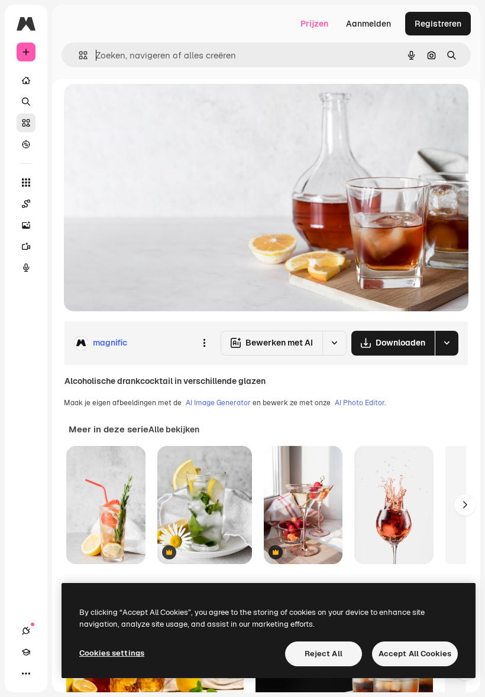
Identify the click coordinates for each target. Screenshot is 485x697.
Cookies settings (111, 653)
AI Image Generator (218, 403)
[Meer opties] (204, 343)
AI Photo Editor (359, 403)
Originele (141, 106)
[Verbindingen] (26, 630)
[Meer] (26, 673)
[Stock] (26, 122)
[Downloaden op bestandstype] (446, 343)
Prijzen (314, 23)
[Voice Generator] (26, 267)
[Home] (26, 80)
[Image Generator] (26, 225)
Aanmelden (368, 23)
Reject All (323, 654)
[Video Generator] (26, 246)
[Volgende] (465, 505)
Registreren (438, 23)
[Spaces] (26, 203)
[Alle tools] (26, 182)
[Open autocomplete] (78, 55)
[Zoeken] (26, 101)
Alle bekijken (173, 429)
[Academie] (26, 652)
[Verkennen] (26, 144)
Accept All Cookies (415, 654)
